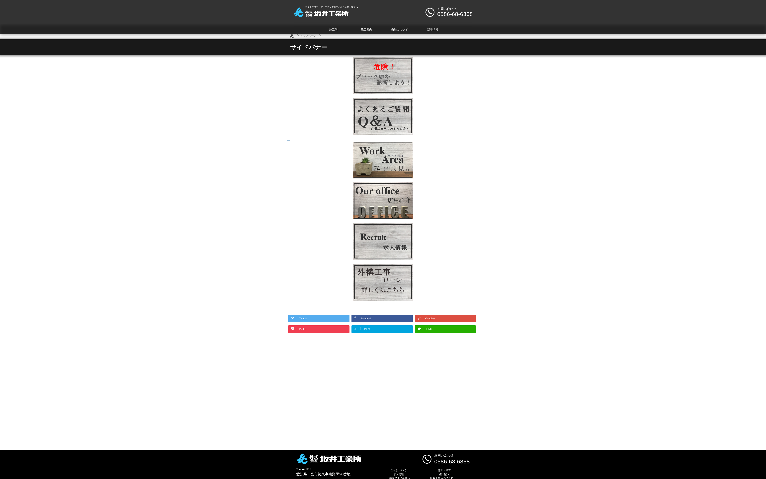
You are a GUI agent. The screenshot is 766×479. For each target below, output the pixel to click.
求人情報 (398, 474)
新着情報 (432, 29)
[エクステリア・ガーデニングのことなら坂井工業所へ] (320, 15)
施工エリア (444, 470)
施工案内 (366, 29)
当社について (399, 29)
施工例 (333, 29)
